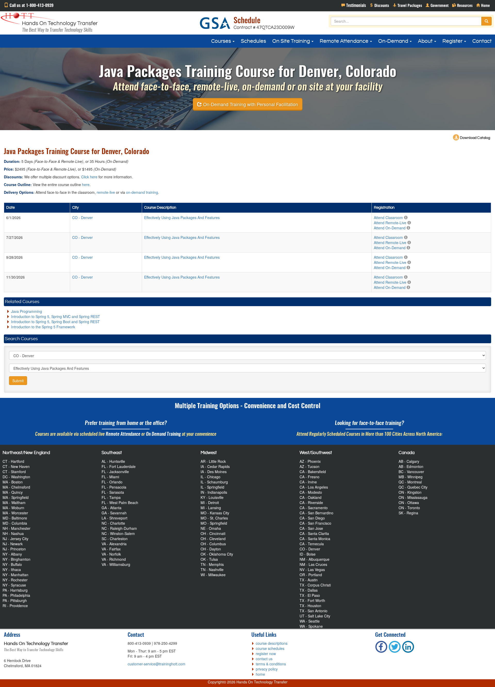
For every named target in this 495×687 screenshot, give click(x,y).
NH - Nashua (13, 533)
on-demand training (142, 192)
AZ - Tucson (309, 466)
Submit (18, 380)
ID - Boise (308, 554)
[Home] (483, 5)
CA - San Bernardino (316, 512)
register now (266, 653)
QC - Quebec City (413, 487)
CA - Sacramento (314, 507)
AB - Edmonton (411, 466)
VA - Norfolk (111, 554)
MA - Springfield (16, 497)
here (85, 184)
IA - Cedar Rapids (215, 466)
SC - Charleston (115, 538)
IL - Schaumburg (214, 481)
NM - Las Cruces (313, 564)
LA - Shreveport (114, 518)
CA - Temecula (312, 543)
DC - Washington (16, 476)
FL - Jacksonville (115, 471)
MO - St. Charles (214, 518)
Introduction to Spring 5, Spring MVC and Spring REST (55, 316)
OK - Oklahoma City (217, 554)
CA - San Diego (312, 518)
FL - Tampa (111, 497)
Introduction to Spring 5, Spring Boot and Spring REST (55, 321)
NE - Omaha (211, 528)
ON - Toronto (409, 507)
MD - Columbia (15, 523)
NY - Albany (12, 554)
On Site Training (291, 41)
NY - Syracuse (14, 585)
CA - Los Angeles (314, 487)
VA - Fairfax (111, 548)
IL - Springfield (212, 487)
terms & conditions (271, 663)
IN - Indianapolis (214, 492)
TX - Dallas (309, 590)
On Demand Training (163, 434)
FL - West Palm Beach (120, 502)
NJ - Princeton (14, 548)
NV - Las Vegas (312, 569)
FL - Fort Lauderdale (119, 466)
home (260, 674)
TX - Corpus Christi (315, 585)
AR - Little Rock (213, 461)
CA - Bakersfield (313, 471)
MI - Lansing (211, 507)
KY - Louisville (212, 497)
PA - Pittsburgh (15, 600)
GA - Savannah (114, 512)
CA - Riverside (311, 502)
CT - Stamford (14, 471)
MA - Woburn (13, 507)
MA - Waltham (14, 502)
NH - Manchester (16, 528)
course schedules (270, 648)
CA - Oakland (310, 497)
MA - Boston (13, 481)
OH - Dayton (211, 548)
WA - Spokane (311, 626)
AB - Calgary (409, 461)
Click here (89, 176)
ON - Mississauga (413, 497)
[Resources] (462, 5)
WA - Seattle (310, 621)
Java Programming (26, 311)
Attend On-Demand (390, 227)
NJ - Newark (13, 543)
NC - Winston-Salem (118, 533)
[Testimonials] (353, 5)
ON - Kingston (410, 492)
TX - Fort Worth (312, 600)
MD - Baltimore (15, 518)
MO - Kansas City (215, 512)
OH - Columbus (213, 543)
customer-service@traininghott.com (156, 663)
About (426, 41)
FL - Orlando (112, 481)
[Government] (437, 5)
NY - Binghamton (16, 559)
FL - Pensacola (114, 487)
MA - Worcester (15, 512)
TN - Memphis (212, 564)
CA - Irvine (308, 481)
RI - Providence (15, 605)
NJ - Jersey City (15, 538)
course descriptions (271, 643)
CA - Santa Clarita (314, 533)
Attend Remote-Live (390, 222)
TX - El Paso (310, 595)
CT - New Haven (16, 466)
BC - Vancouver (411, 471)
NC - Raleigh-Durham (119, 528)
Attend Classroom (388, 217)
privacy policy (267, 669)
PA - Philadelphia (16, 595)
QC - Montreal (410, 481)
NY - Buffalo (12, 564)
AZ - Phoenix (310, 461)
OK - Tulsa (209, 559)
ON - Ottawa (409, 502)
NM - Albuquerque (314, 559)
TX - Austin (309, 579)
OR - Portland (311, 574)
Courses (221, 41)
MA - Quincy (13, 492)
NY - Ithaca (12, 569)
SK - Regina (408, 512)
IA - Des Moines (214, 471)
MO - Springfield (214, 523)
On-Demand (393, 41)
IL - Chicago (210, 476)
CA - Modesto (311, 492)
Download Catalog (474, 138)
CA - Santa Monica (315, 538)
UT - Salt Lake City (315, 615)
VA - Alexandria (114, 543)
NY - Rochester (15, 579)
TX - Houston (310, 605)
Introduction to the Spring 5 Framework (43, 326)
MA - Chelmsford (16, 487)
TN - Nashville (212, 569)
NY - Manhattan (15, 574)
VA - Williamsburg (116, 564)
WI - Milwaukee (213, 574)
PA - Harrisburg (15, 590)
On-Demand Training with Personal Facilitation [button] (250, 103)
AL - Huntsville (113, 461)
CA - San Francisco (315, 523)
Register (453, 41)
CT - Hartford (13, 461)
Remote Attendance (344, 41)
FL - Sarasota (113, 492)
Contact (482, 41)
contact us (264, 658)
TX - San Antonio (313, 610)
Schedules (253, 41)
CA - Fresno (309, 476)
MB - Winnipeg (411, 476)
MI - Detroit (210, 502)
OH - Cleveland (213, 538)
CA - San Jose (311, 528)
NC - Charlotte (113, 523)
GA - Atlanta (111, 507)
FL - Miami (110, 476)
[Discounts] (379, 5)
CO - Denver (310, 548)
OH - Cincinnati (213, 533)
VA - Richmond (114, 559)
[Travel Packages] (407, 5)
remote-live (106, 192)
